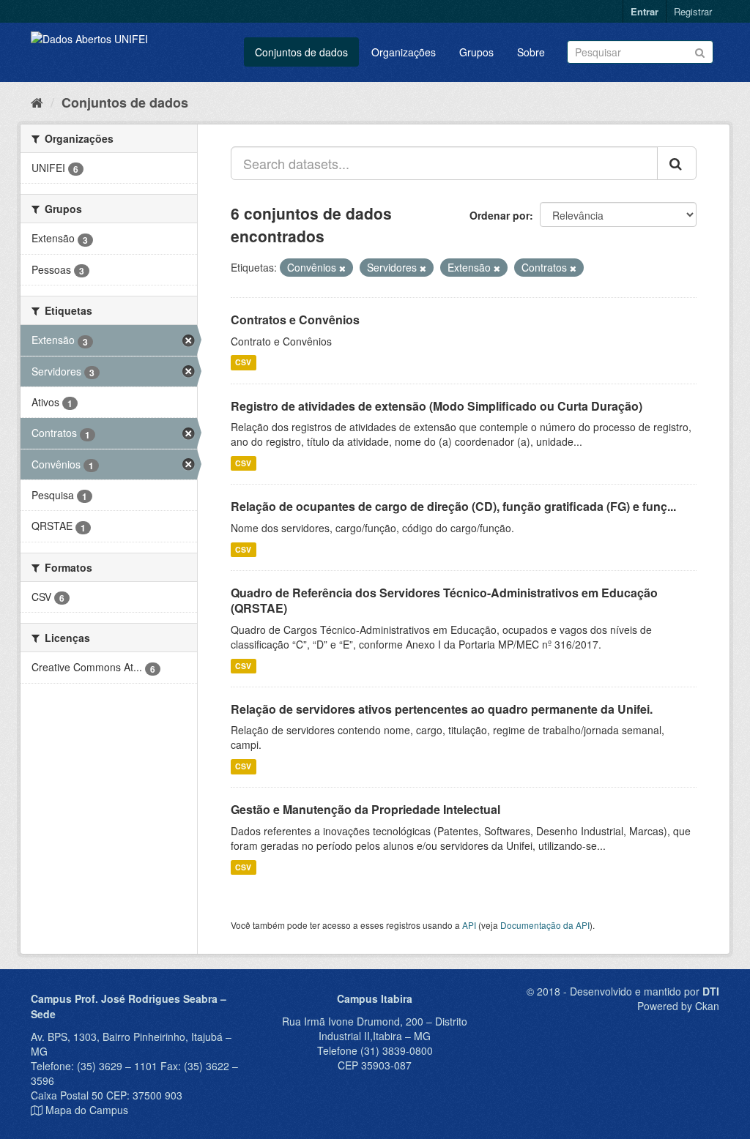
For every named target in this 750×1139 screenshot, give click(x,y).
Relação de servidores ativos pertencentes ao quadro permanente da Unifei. (442, 709)
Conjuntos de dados (301, 52)
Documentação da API (545, 925)
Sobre (531, 52)
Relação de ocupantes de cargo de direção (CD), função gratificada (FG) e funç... (453, 506)
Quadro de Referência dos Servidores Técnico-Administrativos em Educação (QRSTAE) (444, 600)
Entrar (644, 11)
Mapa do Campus (86, 1109)
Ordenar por (499, 215)
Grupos (476, 52)
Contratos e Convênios (295, 319)
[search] (677, 163)
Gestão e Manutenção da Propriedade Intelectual (365, 809)
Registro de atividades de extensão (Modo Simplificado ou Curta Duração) (436, 405)
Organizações (403, 52)
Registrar (693, 11)
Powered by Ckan (678, 1005)
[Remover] (342, 268)
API (469, 925)
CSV (243, 362)
